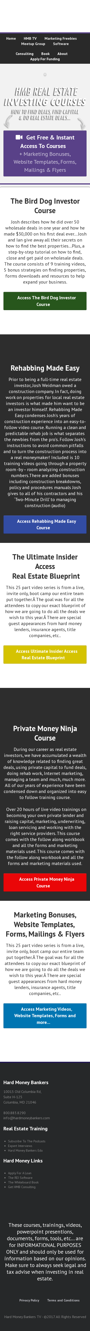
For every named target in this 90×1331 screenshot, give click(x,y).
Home (11, 38)
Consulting (24, 53)
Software (61, 43)
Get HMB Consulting (22, 1187)
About (62, 53)
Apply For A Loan (19, 1173)
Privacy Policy (29, 1300)
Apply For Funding (45, 59)
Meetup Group (33, 43)
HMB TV (30, 38)
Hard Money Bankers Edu (25, 1150)
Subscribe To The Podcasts (26, 1141)
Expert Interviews (20, 1146)
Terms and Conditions (63, 1300)
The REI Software (20, 1178)
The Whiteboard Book (23, 1182)
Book (45, 53)
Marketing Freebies (61, 38)
